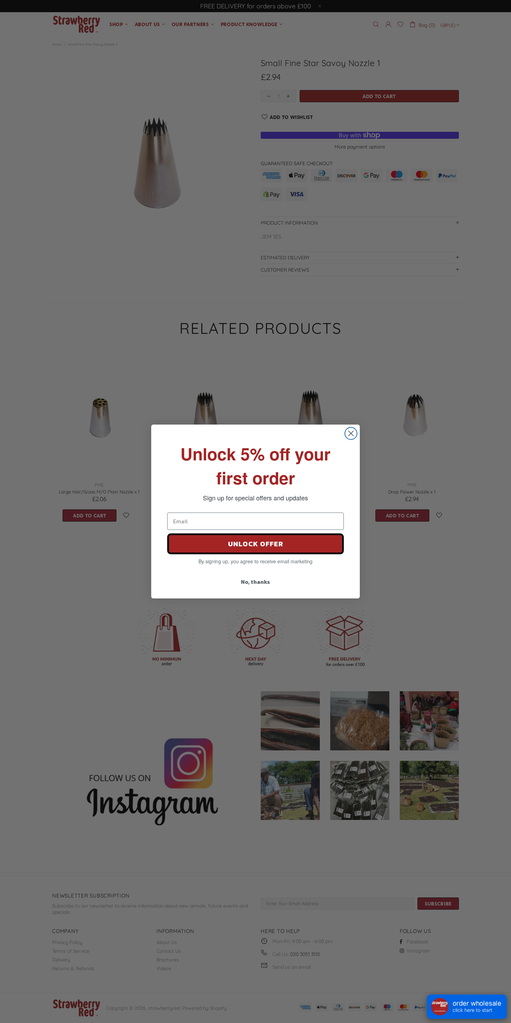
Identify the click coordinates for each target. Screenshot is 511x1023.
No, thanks (255, 582)
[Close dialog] (351, 433)
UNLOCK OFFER (255, 544)
